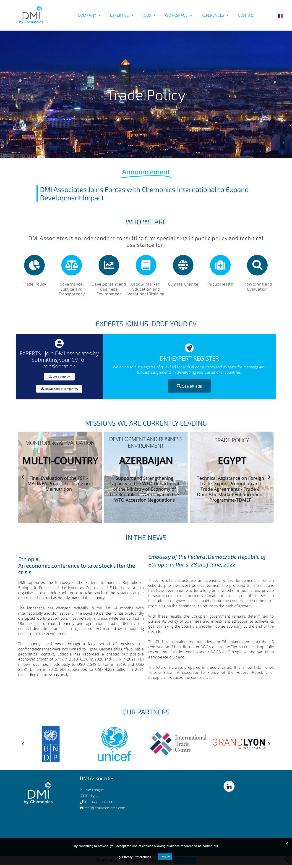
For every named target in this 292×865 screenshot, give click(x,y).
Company (87, 15)
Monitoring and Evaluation (257, 286)
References (212, 15)
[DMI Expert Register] (189, 347)
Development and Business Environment (109, 288)
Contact (246, 15)
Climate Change (183, 283)
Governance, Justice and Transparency (72, 288)
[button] (135, 155)
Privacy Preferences (136, 857)
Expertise (119, 15)
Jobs (147, 15)
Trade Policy (34, 283)
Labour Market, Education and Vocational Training (146, 288)
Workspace (176, 15)
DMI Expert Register (189, 358)
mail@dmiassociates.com (104, 807)
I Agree (165, 856)
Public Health (220, 283)
